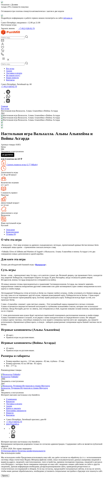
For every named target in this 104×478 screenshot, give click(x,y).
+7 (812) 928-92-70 (26, 28)
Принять (5, 476)
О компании (11, 399)
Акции (9, 71)
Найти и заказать (13, 408)
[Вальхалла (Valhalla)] (10, 374)
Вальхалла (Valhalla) (9, 377)
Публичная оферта (9, 451)
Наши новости (12, 78)
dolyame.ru (67, 18)
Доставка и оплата (14, 73)
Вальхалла (40, 265)
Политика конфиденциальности (31, 451)
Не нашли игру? (13, 75)
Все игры (10, 68)
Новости (10, 413)
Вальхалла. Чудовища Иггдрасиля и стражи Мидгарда (24, 388)
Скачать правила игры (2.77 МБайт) (22, 165)
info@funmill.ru (12, 424)
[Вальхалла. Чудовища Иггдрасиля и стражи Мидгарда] (25, 386)
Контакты (10, 80)
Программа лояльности (16, 411)
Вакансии (10, 401)
